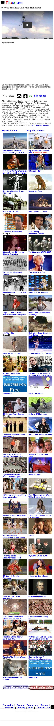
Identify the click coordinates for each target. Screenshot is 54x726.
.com (14, 2)
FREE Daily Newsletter (40, 125)
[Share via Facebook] (26, 96)
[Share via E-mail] (19, 96)
